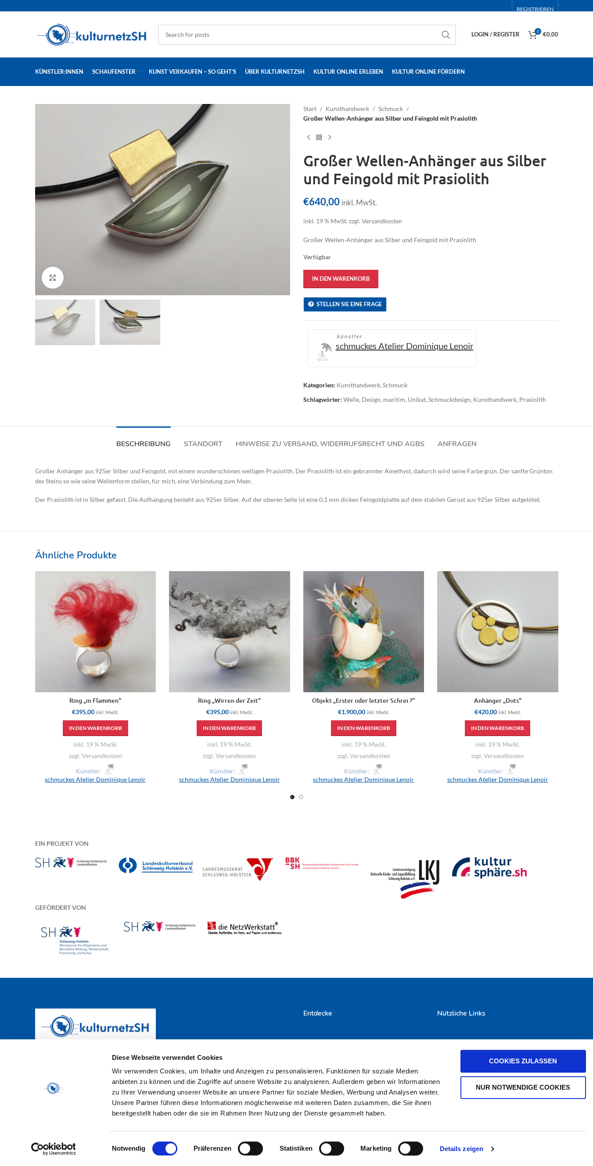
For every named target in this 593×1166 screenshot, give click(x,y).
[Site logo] (92, 33)
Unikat (417, 399)
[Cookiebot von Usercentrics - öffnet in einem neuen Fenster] (53, 1148)
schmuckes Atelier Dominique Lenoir (405, 345)
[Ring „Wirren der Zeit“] (229, 631)
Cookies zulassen (523, 1061)
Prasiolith (532, 399)
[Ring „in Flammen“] (95, 631)
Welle (351, 399)
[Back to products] (319, 137)
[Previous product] (308, 137)
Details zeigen (461, 1148)
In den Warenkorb (341, 278)
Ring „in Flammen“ (95, 700)
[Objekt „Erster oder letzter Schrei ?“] (363, 631)
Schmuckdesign (449, 399)
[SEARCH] (446, 35)
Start (309, 108)
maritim (394, 399)
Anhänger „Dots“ (497, 700)
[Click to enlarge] (53, 278)
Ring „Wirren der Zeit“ (229, 700)
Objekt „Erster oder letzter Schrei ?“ (363, 700)
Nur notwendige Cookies (523, 1087)
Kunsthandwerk (347, 108)
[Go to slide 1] (292, 797)
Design (371, 399)
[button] (95, 728)
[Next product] (329, 137)
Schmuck (390, 108)
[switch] (250, 1148)
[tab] (143, 439)
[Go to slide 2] (301, 797)
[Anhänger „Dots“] (497, 631)
